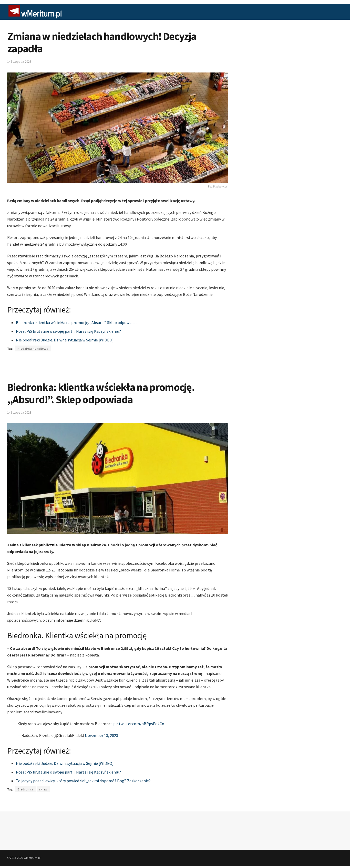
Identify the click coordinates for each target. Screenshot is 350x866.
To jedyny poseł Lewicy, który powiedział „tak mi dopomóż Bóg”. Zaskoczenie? (83, 780)
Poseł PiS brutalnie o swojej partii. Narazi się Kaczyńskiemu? (68, 331)
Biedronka (25, 789)
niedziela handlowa (32, 348)
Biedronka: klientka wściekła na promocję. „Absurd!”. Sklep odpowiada (76, 322)
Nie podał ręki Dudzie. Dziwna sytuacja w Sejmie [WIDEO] (65, 339)
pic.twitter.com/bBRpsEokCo (138, 723)
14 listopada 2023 (19, 61)
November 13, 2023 (101, 735)
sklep (43, 789)
